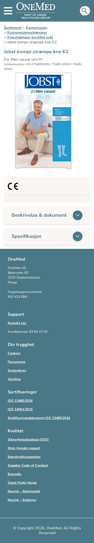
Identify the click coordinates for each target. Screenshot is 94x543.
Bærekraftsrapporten (24, 457)
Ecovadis (14, 474)
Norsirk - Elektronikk (24, 491)
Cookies (14, 353)
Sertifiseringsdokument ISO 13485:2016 (39, 418)
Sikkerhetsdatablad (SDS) (28, 439)
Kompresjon (36, 27)
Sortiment (12, 27)
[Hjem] (35, 10)
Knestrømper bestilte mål (30, 37)
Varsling (14, 379)
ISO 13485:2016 (20, 400)
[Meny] (8, 11)
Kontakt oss (17, 323)
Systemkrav (17, 370)
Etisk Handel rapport (24, 448)
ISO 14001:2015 (20, 409)
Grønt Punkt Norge (22, 482)
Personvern (16, 362)
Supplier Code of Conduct (28, 465)
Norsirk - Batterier (22, 500)
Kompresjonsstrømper (27, 32)
